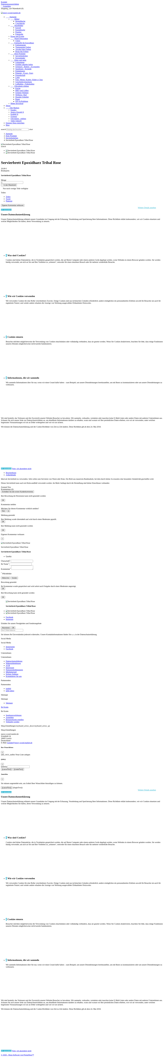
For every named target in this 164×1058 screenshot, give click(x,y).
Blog (7, 125)
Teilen (8, 197)
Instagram (9, 619)
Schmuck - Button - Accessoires (27, 67)
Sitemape (9, 703)
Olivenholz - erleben (18, 119)
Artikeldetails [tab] (11, 475)
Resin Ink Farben (21, 52)
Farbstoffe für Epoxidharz (22, 43)
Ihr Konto (4, 707)
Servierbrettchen (21, 56)
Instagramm (10, 647)
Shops (8, 106)
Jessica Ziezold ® (17, 112)
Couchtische (20, 23)
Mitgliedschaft (11, 672)
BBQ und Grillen (22, 90)
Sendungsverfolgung (13, 715)
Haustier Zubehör (22, 97)
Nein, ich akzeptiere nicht (21, 469)
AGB (8, 665)
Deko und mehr (18, 60)
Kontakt (4, 2)
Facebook (9, 617)
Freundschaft (20, 75)
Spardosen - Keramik (23, 69)
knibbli (8, 689)
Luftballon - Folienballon (24, 84)
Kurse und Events (17, 36)
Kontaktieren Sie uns (14, 676)
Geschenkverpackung (23, 82)
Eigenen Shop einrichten (15, 123)
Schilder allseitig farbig (24, 65)
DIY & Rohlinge (21, 101)
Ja (8, 511)
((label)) (4, 767)
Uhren (17, 41)
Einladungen (20, 71)
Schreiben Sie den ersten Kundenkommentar (17, 492)
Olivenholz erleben (20, 86)
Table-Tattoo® (16, 121)
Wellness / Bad (21, 95)
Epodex (13, 110)
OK (3, 500)
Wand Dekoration (19, 39)
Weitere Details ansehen (147, 208)
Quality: (9, 556)
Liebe (17, 77)
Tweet (8, 199)
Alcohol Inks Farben (23, 49)
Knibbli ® (14, 114)
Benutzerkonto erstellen (15, 720)
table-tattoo (10, 691)
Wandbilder (17, 26)
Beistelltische (20, 21)
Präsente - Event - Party (24, 73)
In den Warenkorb (9, 185)
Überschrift (5, 561)
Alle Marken (12, 108)
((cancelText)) (6, 769)
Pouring (18, 32)
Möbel (15, 19)
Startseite (11, 17)
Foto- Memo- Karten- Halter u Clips (29, 80)
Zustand (4, 487)
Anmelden (10, 717)
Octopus (14, 116)
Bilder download (17, 103)
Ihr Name (5, 564)
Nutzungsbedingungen (14, 670)
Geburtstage (19, 62)
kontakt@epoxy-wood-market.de (19, 743)
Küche (17, 88)
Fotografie (19, 34)
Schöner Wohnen (21, 93)
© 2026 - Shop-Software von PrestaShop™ (17, 1055)
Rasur (17, 99)
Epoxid (18, 28)
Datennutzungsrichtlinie (10, 4)
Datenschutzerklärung (14, 661)
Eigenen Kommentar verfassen (12, 205)
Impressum (10, 668)
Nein (3, 511)
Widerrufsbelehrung (13, 663)
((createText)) (18, 769)
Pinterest (9, 201)
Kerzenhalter (20, 58)
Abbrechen (5, 578)
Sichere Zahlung (12, 674)
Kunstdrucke (20, 30)
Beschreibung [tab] (11, 473)
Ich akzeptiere (6, 210)
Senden (14, 578)
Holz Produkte (18, 54)
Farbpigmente (20, 45)
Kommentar (6, 569)
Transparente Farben (23, 47)
